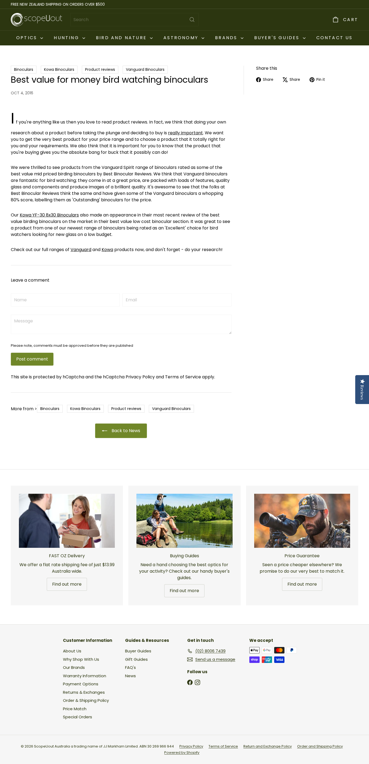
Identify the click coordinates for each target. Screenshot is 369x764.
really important (185, 133)
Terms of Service (183, 377)
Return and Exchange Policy (267, 746)
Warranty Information (84, 676)
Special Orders (77, 717)
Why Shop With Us (81, 659)
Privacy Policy (140, 377)
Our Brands (74, 667)
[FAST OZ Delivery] (67, 521)
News (130, 676)
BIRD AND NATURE (122, 38)
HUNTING (67, 38)
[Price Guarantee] (302, 521)
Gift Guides (136, 659)
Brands (227, 38)
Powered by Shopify (181, 752)
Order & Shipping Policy (86, 700)
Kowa (107, 249)
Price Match (74, 709)
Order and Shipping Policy (320, 746)
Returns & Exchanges (84, 692)
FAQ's (130, 667)
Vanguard (81, 249)
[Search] (192, 19)
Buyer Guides (138, 651)
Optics (27, 38)
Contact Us (334, 38)
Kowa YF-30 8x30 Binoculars (49, 215)
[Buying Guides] (184, 521)
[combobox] (134, 19)
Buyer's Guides (277, 38)
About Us (72, 651)
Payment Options (80, 684)
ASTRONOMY (181, 38)
